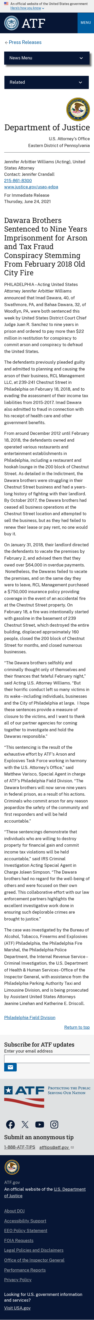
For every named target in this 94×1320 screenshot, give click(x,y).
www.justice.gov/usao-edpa (31, 186)
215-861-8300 (18, 180)
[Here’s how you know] (47, 6)
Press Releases (25, 42)
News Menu (20, 57)
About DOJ (14, 1211)
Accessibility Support (25, 1220)
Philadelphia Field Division (29, 1017)
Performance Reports (25, 1270)
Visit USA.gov (17, 1308)
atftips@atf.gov (54, 1147)
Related (17, 82)
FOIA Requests (18, 1240)
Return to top (77, 1027)
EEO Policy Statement (25, 1230)
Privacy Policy (18, 1279)
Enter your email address (28, 1051)
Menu (86, 23)
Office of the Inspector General (34, 1260)
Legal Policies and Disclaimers (33, 1250)
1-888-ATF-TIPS (19, 1147)
